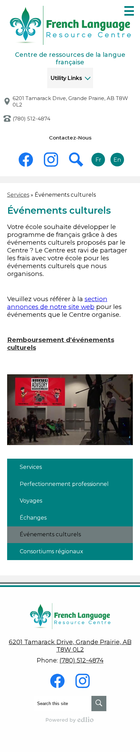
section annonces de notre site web (57, 303)
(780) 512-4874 (31, 118)
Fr (98, 160)
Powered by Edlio (70, 719)
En (117, 160)
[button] (70, 78)
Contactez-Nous (70, 137)
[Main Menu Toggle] (129, 10)
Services (18, 195)
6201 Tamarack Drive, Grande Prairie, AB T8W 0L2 (70, 101)
